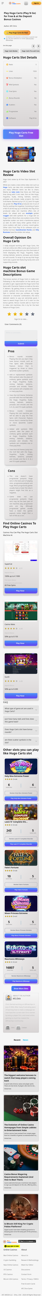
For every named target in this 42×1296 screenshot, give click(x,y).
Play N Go (18, 204)
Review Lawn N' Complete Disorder (21, 839)
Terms (23, 1279)
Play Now (20, 591)
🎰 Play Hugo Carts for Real (17, 33)
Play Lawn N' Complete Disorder (21, 844)
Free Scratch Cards (28, 1284)
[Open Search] (26, 3)
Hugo (5, 187)
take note (16, 192)
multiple (29, 213)
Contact (24, 1028)
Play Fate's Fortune (21, 890)
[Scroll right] (38, 46)
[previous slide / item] (8, 154)
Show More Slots (21, 988)
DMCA (36, 1279)
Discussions (25, 1270)
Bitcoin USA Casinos (11, 1279)
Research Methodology (29, 1260)
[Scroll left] (33, 46)
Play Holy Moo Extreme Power (21, 798)
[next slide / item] (34, 154)
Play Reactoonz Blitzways (21, 981)
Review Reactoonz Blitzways (21, 976)
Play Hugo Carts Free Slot (21, 134)
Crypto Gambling (10, 1260)
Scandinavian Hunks (24, 230)
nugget (6, 216)
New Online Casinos (11, 1265)
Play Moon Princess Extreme (21, 935)
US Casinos (8, 1270)
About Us (24, 1255)
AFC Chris (13, 26)
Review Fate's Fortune (21, 884)
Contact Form (26, 1274)
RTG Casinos (8, 1274)
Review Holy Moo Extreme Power (21, 793)
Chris (13, 1028)
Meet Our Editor (27, 1265)
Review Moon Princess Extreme (21, 930)
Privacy (30, 1279)
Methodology (9, 40)
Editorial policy (30, 38)
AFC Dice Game (26, 1288)
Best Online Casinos (11, 1255)
